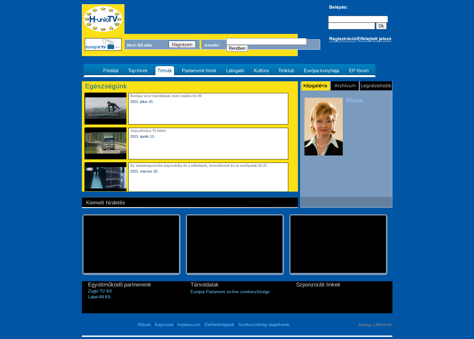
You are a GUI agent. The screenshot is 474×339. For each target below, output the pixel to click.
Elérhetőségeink (219, 324)
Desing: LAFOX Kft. (375, 325)
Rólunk (354, 100)
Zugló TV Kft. (100, 291)
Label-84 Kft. (100, 296)
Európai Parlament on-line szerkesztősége (230, 291)
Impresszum (189, 324)
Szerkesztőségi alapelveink (264, 324)
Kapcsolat (164, 324)
